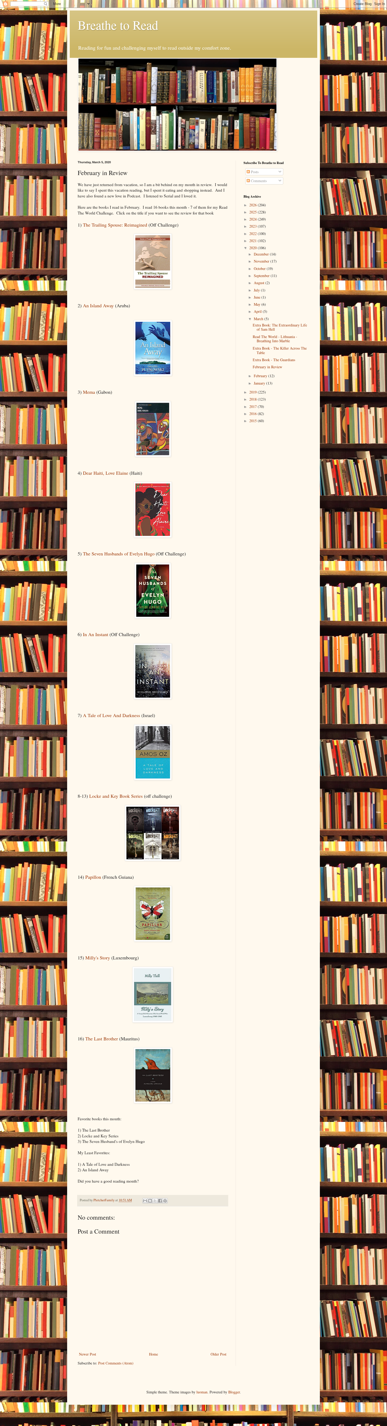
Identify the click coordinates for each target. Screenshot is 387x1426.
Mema (89, 392)
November (262, 261)
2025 (253, 211)
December (262, 254)
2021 (253, 240)
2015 (253, 420)
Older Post (218, 1354)
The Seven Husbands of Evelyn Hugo (119, 553)
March (259, 318)
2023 (253, 226)
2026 (253, 204)
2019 (253, 392)
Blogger (234, 1391)
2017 (253, 406)
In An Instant (95, 634)
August (259, 282)
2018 (253, 399)
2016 (253, 413)
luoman (201, 1391)
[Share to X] (155, 1200)
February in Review (267, 366)
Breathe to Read (118, 24)
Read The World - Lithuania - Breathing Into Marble (275, 339)
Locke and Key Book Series (116, 796)
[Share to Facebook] (160, 1200)
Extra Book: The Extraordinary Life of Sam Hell (280, 327)
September (262, 275)
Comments (258, 180)
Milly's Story (97, 957)
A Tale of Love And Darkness (111, 715)
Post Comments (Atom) (115, 1363)
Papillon (93, 877)
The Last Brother (101, 1038)
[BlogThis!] (150, 1200)
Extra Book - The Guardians (274, 359)
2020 (253, 247)
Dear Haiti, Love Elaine (105, 473)
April (258, 311)
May (257, 304)
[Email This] (145, 1200)
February (261, 375)
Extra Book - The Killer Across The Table (280, 350)
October (260, 268)
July (257, 290)
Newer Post (87, 1354)
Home (153, 1354)
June (257, 297)
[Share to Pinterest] (165, 1200)
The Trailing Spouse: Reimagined (115, 225)
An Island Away (98, 305)
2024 (253, 219)
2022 (253, 233)
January (260, 383)
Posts (254, 171)
